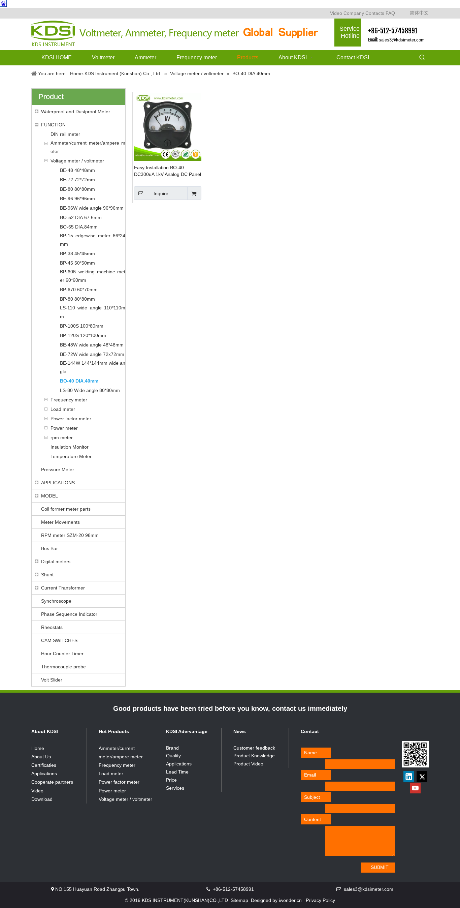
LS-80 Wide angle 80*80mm (90, 390)
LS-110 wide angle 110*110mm (92, 312)
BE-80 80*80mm (77, 189)
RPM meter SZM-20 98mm (70, 535)
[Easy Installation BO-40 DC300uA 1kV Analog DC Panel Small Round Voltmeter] (167, 126)
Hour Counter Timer (62, 653)
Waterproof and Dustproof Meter (75, 111)
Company (353, 13)
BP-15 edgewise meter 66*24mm (92, 240)
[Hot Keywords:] (422, 58)
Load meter (63, 409)
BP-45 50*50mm (77, 263)
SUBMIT (380, 867)
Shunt (47, 574)
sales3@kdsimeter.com (402, 39)
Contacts (374, 13)
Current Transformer (63, 588)
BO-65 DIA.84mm (79, 227)
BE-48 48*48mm (77, 170)
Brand (172, 748)
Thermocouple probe (63, 666)
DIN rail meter (65, 134)
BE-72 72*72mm (77, 179)
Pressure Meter (57, 469)
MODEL (49, 495)
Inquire (161, 193)
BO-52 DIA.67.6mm (81, 217)
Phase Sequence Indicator (69, 614)
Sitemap (239, 900)
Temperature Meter (71, 456)
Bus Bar (49, 548)
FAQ (390, 13)
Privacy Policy (320, 900)
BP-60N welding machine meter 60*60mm (92, 276)
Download (42, 799)
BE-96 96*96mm (77, 198)
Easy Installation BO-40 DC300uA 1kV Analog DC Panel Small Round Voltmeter (167, 171)
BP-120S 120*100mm (83, 335)
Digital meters (55, 561)
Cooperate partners (52, 782)
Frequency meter (69, 399)
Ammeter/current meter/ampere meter (88, 147)
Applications (44, 773)
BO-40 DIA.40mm (79, 381)
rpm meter (62, 437)
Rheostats (52, 627)
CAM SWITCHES (59, 640)
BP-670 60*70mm (79, 289)
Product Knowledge (254, 755)
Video (336, 13)
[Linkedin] (408, 776)
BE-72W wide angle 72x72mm (92, 354)
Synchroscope (56, 601)
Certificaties (43, 765)
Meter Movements (60, 522)
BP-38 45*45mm (77, 253)
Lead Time (177, 772)
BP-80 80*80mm (77, 299)
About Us (41, 756)
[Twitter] (422, 776)
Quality (173, 755)
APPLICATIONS (58, 482)
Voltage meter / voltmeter (77, 160)
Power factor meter (71, 418)
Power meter (64, 428)
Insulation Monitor (70, 447)
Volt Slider (51, 680)
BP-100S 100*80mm (81, 326)
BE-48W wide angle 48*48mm (92, 344)
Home (37, 748)
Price (171, 780)
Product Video (248, 763)
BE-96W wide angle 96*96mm (92, 208)
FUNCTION (53, 124)
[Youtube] (415, 788)
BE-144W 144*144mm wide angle (92, 367)
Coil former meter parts (66, 509)
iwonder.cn (290, 900)
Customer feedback (254, 748)
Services (175, 788)
